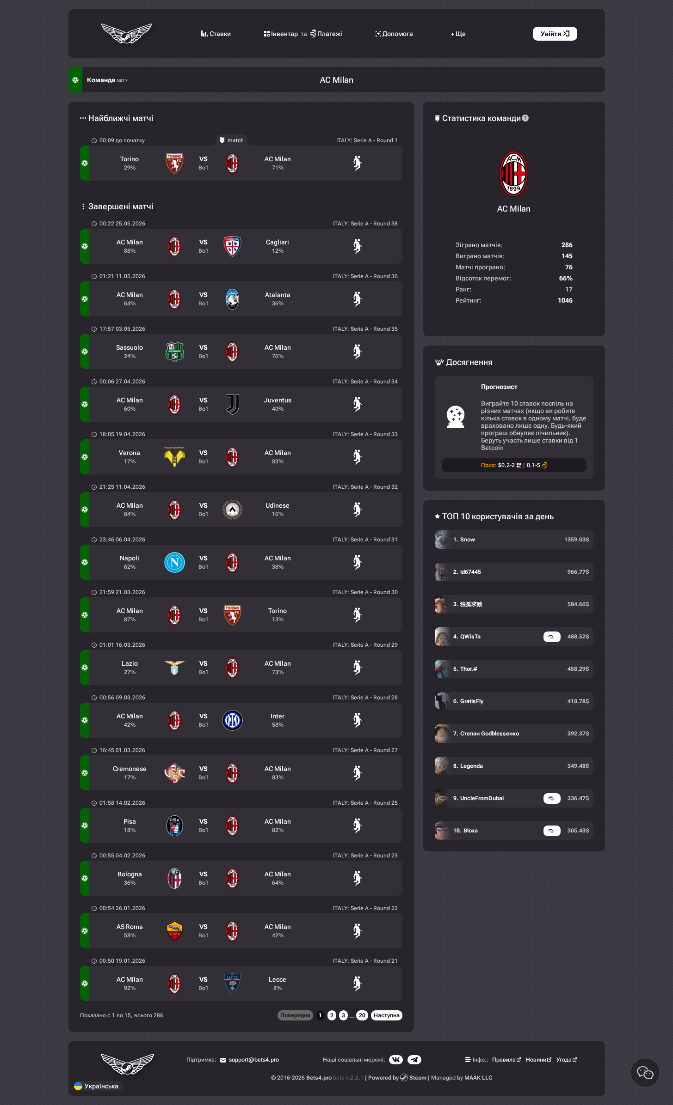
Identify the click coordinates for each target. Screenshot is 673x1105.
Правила (504, 1059)
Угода (564, 1059)
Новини (536, 1059)
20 (362, 1015)
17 (569, 289)
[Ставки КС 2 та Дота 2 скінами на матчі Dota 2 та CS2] (127, 33)
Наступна (387, 1015)
